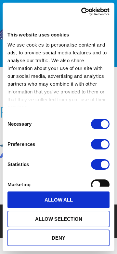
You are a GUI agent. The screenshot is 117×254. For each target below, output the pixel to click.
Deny (58, 238)
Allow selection (58, 219)
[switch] (100, 144)
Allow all (59, 200)
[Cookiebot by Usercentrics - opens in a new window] (83, 11)
